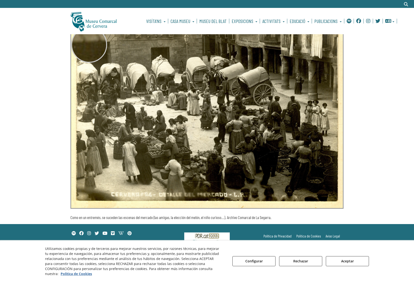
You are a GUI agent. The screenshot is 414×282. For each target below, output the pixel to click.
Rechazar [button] (300, 261)
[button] (101, 21)
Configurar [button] (254, 261)
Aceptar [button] (347, 261)
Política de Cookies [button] (76, 273)
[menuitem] (156, 21)
